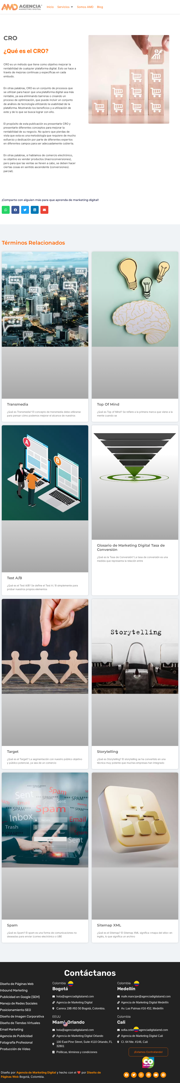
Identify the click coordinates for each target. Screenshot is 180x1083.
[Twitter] (134, 1075)
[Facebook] (126, 1075)
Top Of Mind (108, 404)
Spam (12, 925)
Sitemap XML (109, 925)
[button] (65, 7)
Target (12, 751)
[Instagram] (141, 1075)
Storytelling (107, 751)
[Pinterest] (163, 1075)
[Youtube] (156, 1075)
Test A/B (14, 578)
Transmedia (17, 404)
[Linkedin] (148, 1075)
